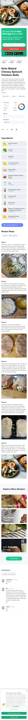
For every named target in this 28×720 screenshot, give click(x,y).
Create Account (14, 49)
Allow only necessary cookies (14, 713)
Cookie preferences (14, 709)
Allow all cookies (14, 717)
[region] (14, 704)
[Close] (26, 690)
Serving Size (6, 119)
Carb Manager (8, 3)
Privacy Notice (16, 706)
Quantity (5, 113)
